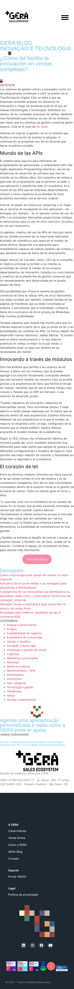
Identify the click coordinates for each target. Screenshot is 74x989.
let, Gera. (42, 126)
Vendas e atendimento (21, 699)
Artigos (12, 629)
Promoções (14, 679)
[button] (14, 734)
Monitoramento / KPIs (21, 670)
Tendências (14, 691)
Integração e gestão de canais (26, 650)
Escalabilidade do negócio (24, 633)
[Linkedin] (23, 945)
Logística (13, 654)
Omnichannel (15, 674)
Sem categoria (16, 683)
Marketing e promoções (22, 658)
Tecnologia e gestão (20, 687)
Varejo (11, 695)
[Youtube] (50, 945)
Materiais (13, 662)
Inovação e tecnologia (21, 645)
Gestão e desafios (18, 641)
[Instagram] (32, 945)
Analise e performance (21, 625)
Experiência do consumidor (25, 637)
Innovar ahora (37, 559)
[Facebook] (41, 945)
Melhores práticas (18, 666)
